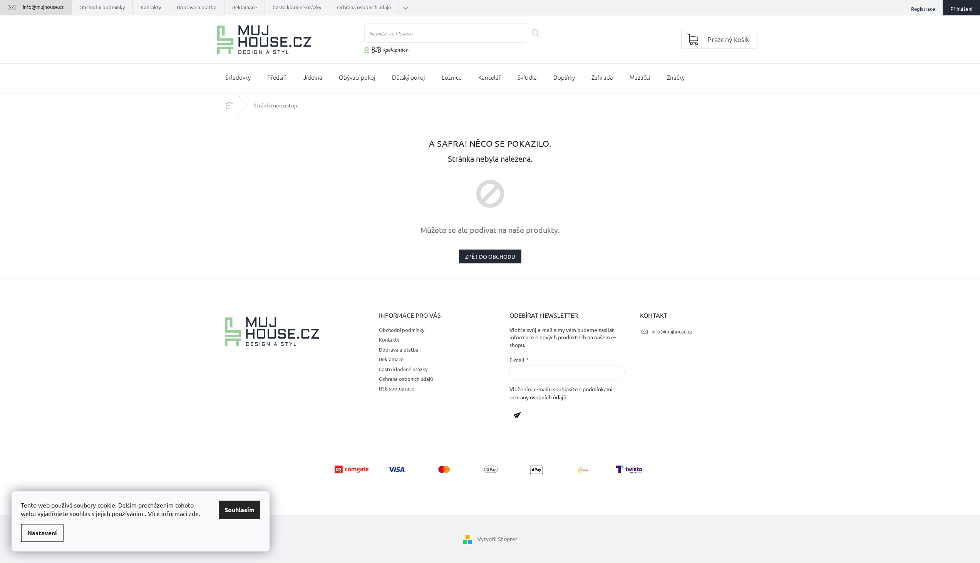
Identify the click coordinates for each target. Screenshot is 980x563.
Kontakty (151, 7)
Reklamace (244, 7)
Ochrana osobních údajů (364, 7)
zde (194, 513)
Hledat (538, 33)
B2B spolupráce (390, 50)
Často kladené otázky (297, 7)
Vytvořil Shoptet (497, 538)
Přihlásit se (520, 416)
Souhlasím (239, 510)
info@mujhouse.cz (672, 331)
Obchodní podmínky (102, 7)
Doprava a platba (196, 7)
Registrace (923, 8)
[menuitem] (238, 79)
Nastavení (42, 533)
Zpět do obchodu (490, 256)
